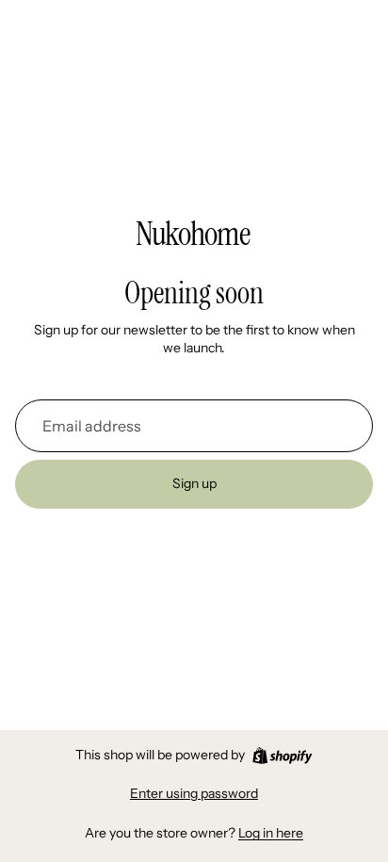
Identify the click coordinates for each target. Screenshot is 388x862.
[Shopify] (282, 755)
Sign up (194, 483)
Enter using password (194, 793)
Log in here (270, 832)
